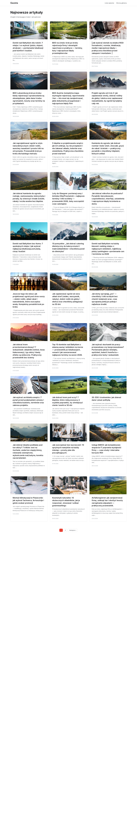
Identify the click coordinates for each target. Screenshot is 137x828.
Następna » (72, 530)
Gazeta (14, 3)
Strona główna (121, 3)
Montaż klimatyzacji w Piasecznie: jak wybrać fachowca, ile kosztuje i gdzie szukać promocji (28, 500)
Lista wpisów (109, 3)
